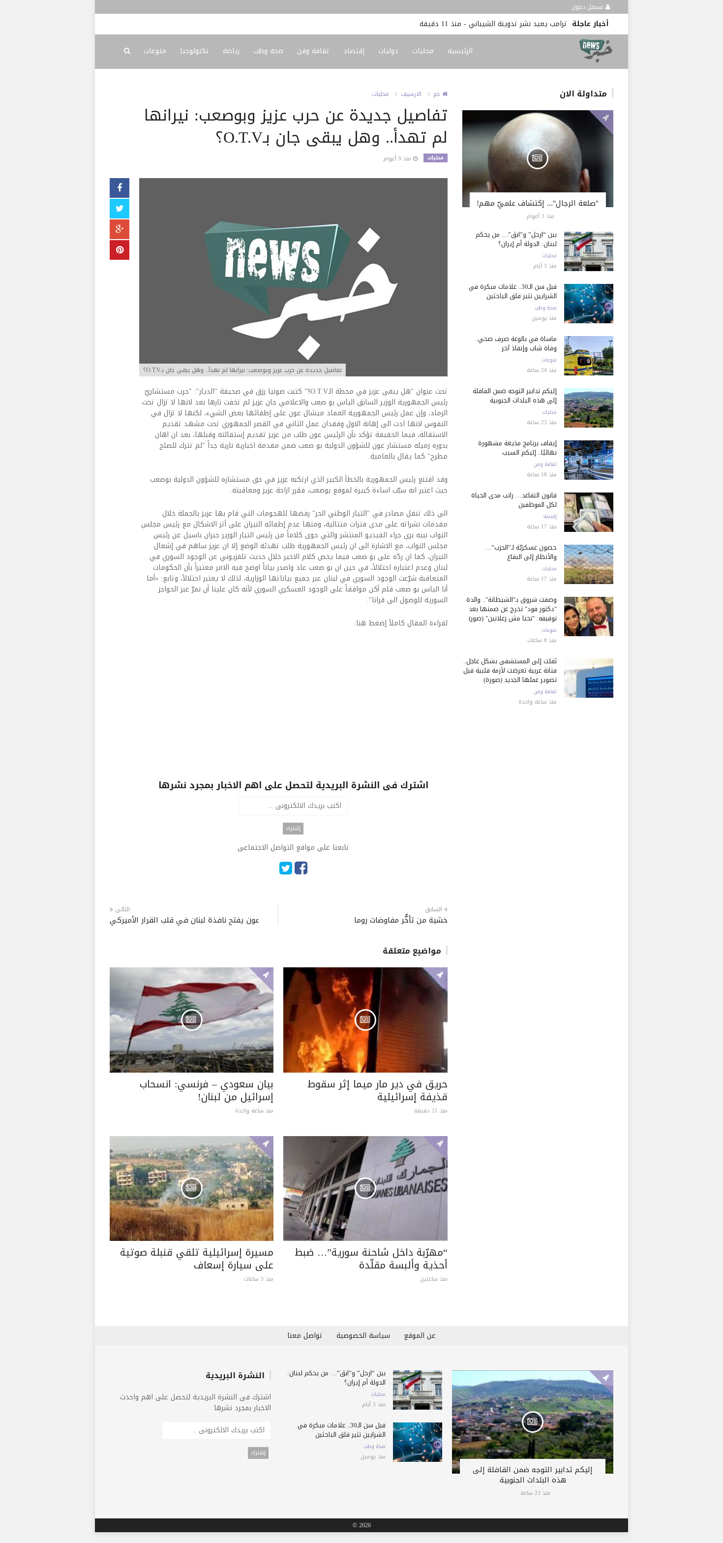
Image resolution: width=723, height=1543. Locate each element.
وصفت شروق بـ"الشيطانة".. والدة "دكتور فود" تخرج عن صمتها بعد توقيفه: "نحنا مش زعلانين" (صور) (511, 608)
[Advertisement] (293, 710)
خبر (437, 94)
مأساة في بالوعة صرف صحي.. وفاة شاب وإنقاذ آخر (516, 343)
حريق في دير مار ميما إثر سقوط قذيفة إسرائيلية (377, 1090)
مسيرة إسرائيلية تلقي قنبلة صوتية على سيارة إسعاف (196, 1258)
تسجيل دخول (588, 6)
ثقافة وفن (313, 51)
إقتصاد (353, 51)
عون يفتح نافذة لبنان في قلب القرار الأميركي (184, 920)
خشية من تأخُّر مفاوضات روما (400, 920)
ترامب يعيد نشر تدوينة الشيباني (518, 24)
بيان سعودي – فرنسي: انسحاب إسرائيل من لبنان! (206, 1090)
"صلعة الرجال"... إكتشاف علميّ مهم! (538, 203)
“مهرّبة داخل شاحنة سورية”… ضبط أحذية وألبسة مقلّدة (371, 1258)
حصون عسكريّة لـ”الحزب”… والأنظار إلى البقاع (521, 552)
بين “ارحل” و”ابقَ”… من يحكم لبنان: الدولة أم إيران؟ (516, 239)
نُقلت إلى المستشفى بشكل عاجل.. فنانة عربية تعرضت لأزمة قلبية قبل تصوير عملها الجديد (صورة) (510, 670)
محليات (423, 51)
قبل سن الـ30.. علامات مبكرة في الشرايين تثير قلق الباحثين (513, 291)
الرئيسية (460, 51)
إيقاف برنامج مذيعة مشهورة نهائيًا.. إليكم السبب (517, 448)
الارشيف (411, 94)
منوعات (155, 51)
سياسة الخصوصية (363, 1335)
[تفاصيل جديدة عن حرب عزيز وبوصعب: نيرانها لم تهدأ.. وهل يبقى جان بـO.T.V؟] (293, 278)
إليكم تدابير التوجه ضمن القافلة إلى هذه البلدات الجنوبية (515, 395)
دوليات (388, 51)
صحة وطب (268, 51)
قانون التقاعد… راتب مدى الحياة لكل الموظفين (514, 500)
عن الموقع (420, 1335)
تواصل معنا (305, 1335)
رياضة (231, 51)
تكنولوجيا (194, 51)
